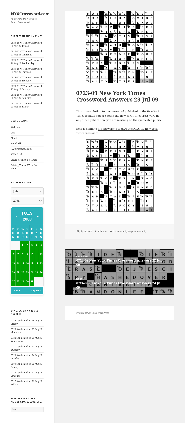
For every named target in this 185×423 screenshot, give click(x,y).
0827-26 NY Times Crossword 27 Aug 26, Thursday (26, 53)
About (14, 138)
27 (13, 281)
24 (32, 272)
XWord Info (17, 154)
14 (18, 263)
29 (22, 281)
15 (22, 263)
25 (36, 272)
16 (27, 263)
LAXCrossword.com (21, 148)
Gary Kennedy (120, 231)
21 (18, 272)
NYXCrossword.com (30, 13)
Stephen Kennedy (137, 231)
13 (13, 263)
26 (41, 272)
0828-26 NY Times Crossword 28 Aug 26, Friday (26, 44)
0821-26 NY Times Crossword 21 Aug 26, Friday (26, 105)
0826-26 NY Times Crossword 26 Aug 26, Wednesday (26, 62)
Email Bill (16, 143)
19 (41, 263)
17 (32, 263)
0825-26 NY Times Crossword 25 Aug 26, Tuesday (26, 70)
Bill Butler (102, 231)
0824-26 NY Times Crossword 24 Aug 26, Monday (26, 79)
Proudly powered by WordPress (92, 312)
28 (18, 281)
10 (32, 254)
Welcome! (16, 127)
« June (17, 290)
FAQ (13, 132)
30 (27, 281)
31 (32, 281)
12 (41, 254)
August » (36, 290)
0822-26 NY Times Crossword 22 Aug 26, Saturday (26, 96)
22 (22, 272)
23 (27, 272)
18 (36, 263)
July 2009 (27, 216)
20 (13, 272)
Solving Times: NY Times (24, 159)
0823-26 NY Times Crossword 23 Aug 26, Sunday (26, 88)
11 (36, 254)
